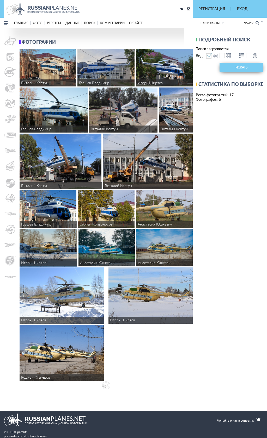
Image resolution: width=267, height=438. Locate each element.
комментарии (112, 23)
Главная (21, 23)
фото (38, 23)
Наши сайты (210, 22)
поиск (89, 23)
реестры (54, 23)
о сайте (136, 23)
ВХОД (242, 9)
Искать (241, 67)
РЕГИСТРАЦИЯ (211, 9)
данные (72, 23)
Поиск (250, 23)
